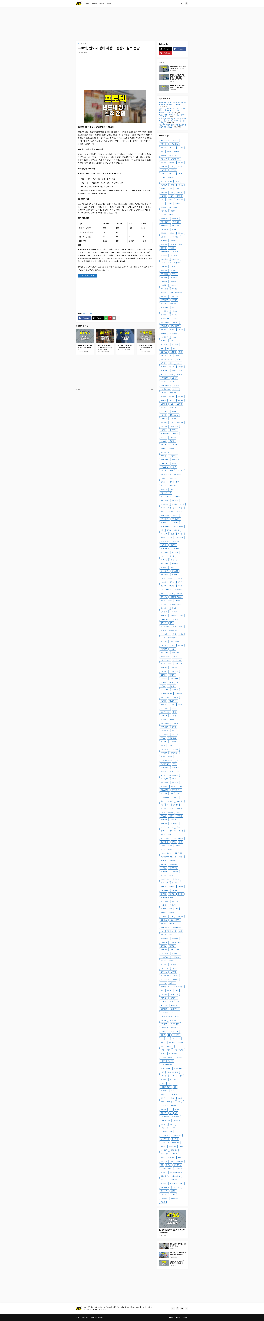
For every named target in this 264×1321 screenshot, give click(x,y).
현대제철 (173, 972)
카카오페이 (174, 742)
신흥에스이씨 (173, 478)
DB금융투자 (164, 1027)
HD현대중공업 (178, 1068)
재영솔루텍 (164, 678)
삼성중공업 (172, 393)
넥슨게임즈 (164, 185)
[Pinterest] (110, 318)
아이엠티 (175, 523)
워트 (181, 615)
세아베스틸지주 (165, 433)
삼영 (172, 404)
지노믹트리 (164, 716)
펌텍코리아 (172, 831)
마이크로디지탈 (165, 318)
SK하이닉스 (173, 1183)
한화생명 (171, 935)
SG (172, 1161)
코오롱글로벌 (164, 782)
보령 (180, 352)
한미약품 (163, 909)
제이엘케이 (179, 693)
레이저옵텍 (164, 285)
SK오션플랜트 (165, 1176)
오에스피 (179, 593)
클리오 (163, 801)
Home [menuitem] (86, 3)
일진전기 (163, 675)
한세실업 (163, 912)
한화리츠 (163, 935)
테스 (168, 805)
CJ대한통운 (173, 1020)
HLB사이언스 (174, 1079)
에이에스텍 (176, 549)
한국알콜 (180, 886)
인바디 (170, 664)
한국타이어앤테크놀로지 (167, 898)
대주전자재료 (173, 207)
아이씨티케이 (164, 519)
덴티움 (174, 229)
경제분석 (163, 148)
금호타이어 (164, 166)
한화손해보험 (164, 938)
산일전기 (163, 381)
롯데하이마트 (164, 307)
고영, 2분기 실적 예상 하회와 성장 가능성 (178, 1245)
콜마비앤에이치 (176, 790)
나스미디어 (164, 170)
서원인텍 (173, 419)
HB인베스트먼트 (165, 1050)
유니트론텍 (164, 641)
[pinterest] (182, 1308)
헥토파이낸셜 (164, 953)
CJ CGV (177, 1016)
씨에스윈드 (177, 497)
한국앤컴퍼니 (164, 890)
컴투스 (170, 745)
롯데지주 (174, 300)
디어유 (163, 263)
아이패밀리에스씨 (178, 526)
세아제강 (175, 433)
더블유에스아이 (165, 222)
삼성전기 (175, 389)
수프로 (175, 452)
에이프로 (163, 556)
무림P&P (163, 333)
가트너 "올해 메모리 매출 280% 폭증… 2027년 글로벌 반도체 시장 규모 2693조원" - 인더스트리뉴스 (172, 121)
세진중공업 (164, 437)
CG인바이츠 (164, 1013)
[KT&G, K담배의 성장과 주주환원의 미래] (125, 336)
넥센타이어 (171, 177)
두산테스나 (176, 252)
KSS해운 (163, 1109)
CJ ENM (163, 1020)
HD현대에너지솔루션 (167, 1061)
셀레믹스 (173, 437)
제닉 (178, 682)
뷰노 (170, 355)
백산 (168, 348)
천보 (173, 730)
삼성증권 (163, 396)
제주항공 (163, 704)
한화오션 (171, 946)
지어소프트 (177, 723)
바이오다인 (175, 344)
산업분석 (174, 378)
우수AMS (174, 608)
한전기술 (163, 923)
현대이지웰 (164, 972)
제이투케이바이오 (166, 697)
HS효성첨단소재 (165, 1087)
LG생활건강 (175, 1117)
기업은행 (179, 166)
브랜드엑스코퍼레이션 (167, 359)
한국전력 (174, 890)
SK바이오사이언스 (166, 1169)
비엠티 (174, 370)
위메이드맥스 (173, 630)
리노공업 (174, 311)
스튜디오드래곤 (176, 459)
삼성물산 (171, 381)
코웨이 (173, 786)
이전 (152, 389)
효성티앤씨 (164, 998)
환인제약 (169, 990)
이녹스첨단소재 (165, 656)
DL (169, 1035)
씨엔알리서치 (164, 500)
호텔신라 (171, 983)
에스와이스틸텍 (165, 541)
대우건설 (169, 203)
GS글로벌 (172, 1042)
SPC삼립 (163, 1194)
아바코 (163, 508)
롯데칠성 (163, 304)
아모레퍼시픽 (164, 504)
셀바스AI (163, 441)
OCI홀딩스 (174, 1150)
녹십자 (177, 188)
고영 (162, 151)
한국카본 (171, 894)
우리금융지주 (164, 608)
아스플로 (170, 511)
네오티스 (171, 174)
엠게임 (163, 578)
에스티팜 (173, 545)
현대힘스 (163, 983)
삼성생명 (176, 385)
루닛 (173, 307)
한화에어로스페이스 (176, 942)
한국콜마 (180, 894)
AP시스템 (174, 1005)
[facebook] (177, 1308)
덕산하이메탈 (175, 226)
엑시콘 (172, 567)
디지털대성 (164, 266)
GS (179, 1039)
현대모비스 (164, 964)
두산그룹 (163, 248)
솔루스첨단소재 (165, 445)
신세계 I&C (180, 471)
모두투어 (180, 330)
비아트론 (171, 367)
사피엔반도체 (164, 378)
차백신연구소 (164, 730)
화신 (162, 990)
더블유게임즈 (164, 218)
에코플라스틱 (175, 563)
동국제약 (171, 233)
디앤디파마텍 (164, 259)
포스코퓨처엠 (164, 842)
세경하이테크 (174, 426)
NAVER (163, 1146)
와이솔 (170, 601)
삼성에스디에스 (165, 389)
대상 (162, 203)
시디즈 (174, 463)
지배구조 (171, 719)
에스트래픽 (176, 541)
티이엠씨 (179, 816)
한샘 (170, 909)
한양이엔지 (180, 916)
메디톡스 (175, 322)
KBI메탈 (180, 1098)
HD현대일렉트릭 (165, 1068)
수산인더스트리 (165, 452)
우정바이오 (174, 612)
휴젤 (178, 1001)
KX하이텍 (163, 1113)
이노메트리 (164, 649)
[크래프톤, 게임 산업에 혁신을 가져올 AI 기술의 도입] (146, 336)
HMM (162, 1083)
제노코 (171, 682)
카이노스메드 (175, 734)
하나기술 (163, 868)
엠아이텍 (179, 578)
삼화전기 (163, 407)
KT (170, 1109)
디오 (169, 263)
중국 (174, 712)
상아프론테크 (164, 411)
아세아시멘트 (172, 508)
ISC (175, 1087)
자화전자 (171, 675)
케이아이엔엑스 (165, 749)
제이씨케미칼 (164, 690)
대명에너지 (170, 200)
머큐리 (175, 318)
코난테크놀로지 (165, 764)
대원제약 (163, 207)
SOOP (173, 1191)
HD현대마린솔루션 (166, 1057)
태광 (162, 805)
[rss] (186, 1308)
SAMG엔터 (171, 1157)
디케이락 (173, 266)
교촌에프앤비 (173, 155)
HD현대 (163, 1053)
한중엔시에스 (177, 927)
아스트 (163, 511)
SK (162, 1165)
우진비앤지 (164, 615)
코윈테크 (180, 786)
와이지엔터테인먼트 (175, 604)
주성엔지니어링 (165, 712)
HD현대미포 (178, 1057)
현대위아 (174, 968)
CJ (172, 1013)
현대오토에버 (164, 968)
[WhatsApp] (106, 318)
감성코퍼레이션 (165, 140)
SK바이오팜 (178, 1169)
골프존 (169, 151)
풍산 (180, 842)
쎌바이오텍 (164, 489)
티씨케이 (170, 812)
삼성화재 (180, 396)
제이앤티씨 (175, 690)
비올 (180, 370)
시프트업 (163, 471)
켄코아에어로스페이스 (167, 760)
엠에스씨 (163, 582)
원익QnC (163, 623)
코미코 (171, 771)
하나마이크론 (173, 868)
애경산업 (176, 530)
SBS (179, 1157)
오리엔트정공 (178, 589)
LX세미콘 (175, 1139)
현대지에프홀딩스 (166, 975)
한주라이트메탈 (165, 927)
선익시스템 (180, 422)
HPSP (170, 1083)
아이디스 (179, 511)
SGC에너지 (179, 1161)
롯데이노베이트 (175, 296)
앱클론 (172, 534)
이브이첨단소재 (165, 660)
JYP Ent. (164, 1098)
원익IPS (175, 619)
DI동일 (163, 1035)
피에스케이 (171, 849)
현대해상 (175, 979)
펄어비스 (163, 831)
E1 (161, 1039)
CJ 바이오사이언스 (166, 1016)
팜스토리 (170, 827)
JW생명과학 (164, 1094)
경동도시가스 (174, 144)
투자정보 (179, 808)
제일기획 (163, 701)
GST (162, 1046)
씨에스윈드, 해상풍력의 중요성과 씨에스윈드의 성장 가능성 (105, 347)
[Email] (114, 318)
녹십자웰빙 (164, 192)
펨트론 (181, 831)
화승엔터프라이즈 (166, 987)
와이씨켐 (178, 601)
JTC (172, 1091)
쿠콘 (172, 794)
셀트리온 (171, 441)
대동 (162, 200)
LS (171, 1131)
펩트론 (163, 834)
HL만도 (180, 1076)
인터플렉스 (164, 671)
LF (170, 1113)
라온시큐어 (164, 278)
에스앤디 (180, 534)
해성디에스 (164, 949)
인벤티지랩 (179, 664)
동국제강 (163, 233)
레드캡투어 (164, 281)
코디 (174, 764)
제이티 (176, 697)
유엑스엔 (163, 645)
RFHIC (175, 1154)
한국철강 (163, 894)
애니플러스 (164, 534)
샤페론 (174, 411)
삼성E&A (163, 400)
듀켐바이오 (174, 255)
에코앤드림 (174, 560)
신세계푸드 (177, 474)
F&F (167, 1039)
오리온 (163, 593)
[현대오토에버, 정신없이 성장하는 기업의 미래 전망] (164, 68)
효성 (177, 990)
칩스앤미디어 (164, 734)
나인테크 (173, 170)
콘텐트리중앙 (164, 790)
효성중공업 (164, 994)
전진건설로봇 (174, 678)
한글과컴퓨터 (175, 901)
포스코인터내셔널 (178, 838)
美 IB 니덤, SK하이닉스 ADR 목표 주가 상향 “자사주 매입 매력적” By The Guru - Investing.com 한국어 (172, 111)
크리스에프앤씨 (165, 797)
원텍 (171, 623)
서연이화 (163, 415)
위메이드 (163, 630)
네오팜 (180, 174)
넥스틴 (177, 181)
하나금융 (163, 864)
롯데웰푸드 (164, 296)
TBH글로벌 (164, 1198)
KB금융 (172, 1098)
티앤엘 (178, 812)
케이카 (163, 756)
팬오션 (178, 827)
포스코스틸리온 (165, 838)
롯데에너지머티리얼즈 (175, 292)
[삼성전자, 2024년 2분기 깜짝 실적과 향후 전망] (164, 1255)
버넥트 (175, 348)
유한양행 (180, 645)
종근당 (180, 704)
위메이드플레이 (165, 634)
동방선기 (163, 237)
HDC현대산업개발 (173, 1072)
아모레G (174, 504)
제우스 (163, 686)
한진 (162, 931)
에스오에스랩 (179, 537)
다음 (79, 389)
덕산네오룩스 (164, 226)
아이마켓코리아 (165, 515)
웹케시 (181, 627)
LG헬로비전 (164, 1128)
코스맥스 (163, 775)
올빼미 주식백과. (86, 1317)
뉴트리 (171, 196)
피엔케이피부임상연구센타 (168, 857)
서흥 (172, 422)
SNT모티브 (177, 1187)
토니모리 (163, 808)
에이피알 (171, 556)
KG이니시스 (164, 1105)
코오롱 (174, 779)
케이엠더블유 (174, 753)
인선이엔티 (164, 667)
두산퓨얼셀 (164, 255)
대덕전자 (179, 196)
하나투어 (175, 872)
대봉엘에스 (180, 200)
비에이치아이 (164, 370)
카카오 (163, 738)
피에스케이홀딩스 (166, 853)
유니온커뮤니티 (172, 638)
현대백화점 (174, 964)
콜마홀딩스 (164, 794)
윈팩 (174, 634)
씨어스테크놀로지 (166, 497)
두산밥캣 (171, 248)
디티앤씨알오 (164, 274)
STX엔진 (172, 1194)
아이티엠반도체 (165, 526)
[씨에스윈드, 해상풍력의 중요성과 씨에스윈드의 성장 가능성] (105, 336)
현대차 (176, 975)
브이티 (179, 359)
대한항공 (171, 214)
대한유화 (173, 211)
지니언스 (163, 719)
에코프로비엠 (164, 563)
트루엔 (163, 812)
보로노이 (163, 355)
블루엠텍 (163, 363)
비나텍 (171, 363)
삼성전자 (163, 393)
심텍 (170, 482)
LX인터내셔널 (165, 1143)
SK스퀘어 (163, 1172)
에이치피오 (175, 552)
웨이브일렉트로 (165, 627)
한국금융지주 (175, 883)
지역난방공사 (164, 727)
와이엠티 (163, 604)
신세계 (171, 471)
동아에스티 (164, 240)
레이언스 (173, 281)
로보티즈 (173, 285)
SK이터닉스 (164, 1180)
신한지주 (163, 478)
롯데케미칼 (172, 304)
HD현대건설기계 (174, 1053)
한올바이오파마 (175, 920)
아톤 (162, 530)
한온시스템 (164, 920)
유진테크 (171, 645)
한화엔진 (163, 946)
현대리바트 (172, 961)
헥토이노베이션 (175, 949)
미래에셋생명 (173, 333)
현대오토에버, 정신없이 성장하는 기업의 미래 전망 (178, 67)
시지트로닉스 (164, 467)
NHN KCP (164, 1150)
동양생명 (173, 240)
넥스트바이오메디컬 (166, 181)
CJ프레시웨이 (175, 1024)
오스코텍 (170, 593)
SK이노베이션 (176, 1176)
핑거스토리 (172, 860)
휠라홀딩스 (174, 998)
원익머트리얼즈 (165, 619)
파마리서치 (174, 820)
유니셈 (163, 638)
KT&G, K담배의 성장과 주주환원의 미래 (125, 346)
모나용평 (171, 330)
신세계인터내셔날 (166, 474)
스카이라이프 (164, 459)
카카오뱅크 (164, 742)
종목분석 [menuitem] (94, 3)
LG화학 (173, 1128)
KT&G (177, 1109)
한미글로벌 (172, 905)
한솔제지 (171, 912)
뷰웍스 (177, 355)
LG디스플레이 (165, 1117)
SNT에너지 (164, 1191)
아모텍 (182, 504)
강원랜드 (175, 140)
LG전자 (172, 1124)
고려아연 (180, 148)
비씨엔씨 (163, 367)
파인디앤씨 (164, 823)
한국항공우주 (164, 901)
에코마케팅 (164, 560)
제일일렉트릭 (173, 701)
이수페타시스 (177, 660)
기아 (172, 166)
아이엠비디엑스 (165, 523)
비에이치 (180, 367)
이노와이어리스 (176, 652)
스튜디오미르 (164, 463)
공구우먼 (176, 151)
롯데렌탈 (174, 289)
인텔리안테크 (174, 671)
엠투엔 (180, 582)
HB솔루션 (170, 1046)
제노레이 (163, 682)
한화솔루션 (175, 938)
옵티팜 (163, 601)
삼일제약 (179, 404)
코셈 (178, 771)
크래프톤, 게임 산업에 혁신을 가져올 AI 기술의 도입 (145, 347)
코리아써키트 (164, 768)
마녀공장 (174, 315)
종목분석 (83, 44)
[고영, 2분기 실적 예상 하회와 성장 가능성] (164, 1246)
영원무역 (163, 586)
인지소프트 (174, 667)
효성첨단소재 (174, 994)
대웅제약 (178, 203)
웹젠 (174, 627)
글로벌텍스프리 (175, 159)
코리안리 (163, 771)
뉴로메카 (163, 196)
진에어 (174, 727)
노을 (170, 188)
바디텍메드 (164, 341)
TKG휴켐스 (174, 1198)
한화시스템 (164, 942)
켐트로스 (179, 760)
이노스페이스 (164, 652)
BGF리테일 (164, 1009)
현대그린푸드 (164, 957)
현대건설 (174, 953)
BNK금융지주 (175, 1009)
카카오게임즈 (172, 738)
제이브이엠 (171, 686)
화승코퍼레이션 (178, 987)
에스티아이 (164, 545)
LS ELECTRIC (165, 1135)
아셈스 (181, 508)
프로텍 (90, 313)
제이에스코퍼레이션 (166, 693)
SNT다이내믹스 (165, 1187)
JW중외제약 (175, 1094)
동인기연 (173, 244)
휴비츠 (171, 1001)
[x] (173, 1308)
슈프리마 (163, 456)
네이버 (163, 177)
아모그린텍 (175, 500)
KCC (162, 1102)
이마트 (175, 656)
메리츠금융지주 (175, 326)
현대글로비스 (175, 957)
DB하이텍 (164, 1031)
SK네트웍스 (177, 1165)
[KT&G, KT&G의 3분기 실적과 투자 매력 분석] (85, 336)
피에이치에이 (178, 853)
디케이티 (173, 270)
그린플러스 (164, 159)
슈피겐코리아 (173, 456)
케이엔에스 (164, 753)
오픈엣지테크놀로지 (176, 597)
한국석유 (171, 886)
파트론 (163, 827)
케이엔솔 (175, 749)
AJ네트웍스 (164, 1005)
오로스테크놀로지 (166, 589)
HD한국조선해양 (178, 1050)
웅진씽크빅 (174, 615)
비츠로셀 (163, 374)
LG (176, 1113)
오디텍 (180, 586)
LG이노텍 (163, 1124)
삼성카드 (171, 396)
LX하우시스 (175, 1143)
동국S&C (180, 233)
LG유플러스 (177, 1120)
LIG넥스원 (164, 1131)
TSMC (163, 1202)
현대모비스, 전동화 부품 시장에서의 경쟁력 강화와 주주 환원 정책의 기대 (178, 77)
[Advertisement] (132, 24)
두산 (180, 244)
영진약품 (171, 586)
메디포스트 (164, 326)
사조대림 (179, 374)
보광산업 (173, 352)
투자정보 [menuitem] (102, 3)
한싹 (172, 916)
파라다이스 (164, 820)
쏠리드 (172, 489)
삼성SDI (172, 400)
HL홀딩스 (163, 1079)
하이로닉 (163, 875)
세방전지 (163, 430)
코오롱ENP (164, 786)
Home (171, 1317)
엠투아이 (171, 582)
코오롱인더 (175, 782)
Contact (185, 1317)
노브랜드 (163, 188)
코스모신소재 (164, 779)
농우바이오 (180, 192)
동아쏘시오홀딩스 (174, 237)
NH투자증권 (172, 1146)
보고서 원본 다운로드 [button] (88, 276)
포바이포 (170, 834)
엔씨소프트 (175, 571)
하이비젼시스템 (165, 879)
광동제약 (163, 155)
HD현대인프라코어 (166, 1065)
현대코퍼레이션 (165, 979)
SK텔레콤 (163, 1183)
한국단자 (163, 886)
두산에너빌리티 (165, 252)
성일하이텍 (164, 426)
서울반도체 (164, 419)
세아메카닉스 (173, 430)
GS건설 (163, 1042)
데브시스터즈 (164, 229)
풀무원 (174, 842)
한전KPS (172, 923)
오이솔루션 (164, 597)
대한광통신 (164, 211)
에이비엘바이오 (165, 549)
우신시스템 (164, 612)
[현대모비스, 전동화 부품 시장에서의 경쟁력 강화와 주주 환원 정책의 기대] (164, 77)
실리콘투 (163, 482)
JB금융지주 (164, 1091)
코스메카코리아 (173, 775)
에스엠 (170, 537)
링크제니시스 (164, 315)
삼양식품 (180, 400)
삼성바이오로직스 (166, 385)
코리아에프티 (175, 768)
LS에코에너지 (165, 1139)
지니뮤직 (173, 716)
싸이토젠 (163, 485)
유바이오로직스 (175, 641)
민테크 (174, 337)
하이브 (171, 875)
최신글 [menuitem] (109, 3)
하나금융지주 (173, 864)
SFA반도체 (164, 1161)
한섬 (177, 909)
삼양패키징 (164, 404)
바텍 (162, 348)
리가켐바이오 (164, 311)
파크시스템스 (174, 823)
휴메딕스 (163, 1001)
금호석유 (180, 162)
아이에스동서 (175, 519)
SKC (181, 1183)
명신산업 (163, 330)
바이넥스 (173, 341)
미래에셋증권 (164, 337)
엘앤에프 (174, 575)
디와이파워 (177, 263)
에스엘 (163, 537)
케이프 (170, 756)
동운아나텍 (164, 244)
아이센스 (175, 515)
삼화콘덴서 (172, 407)
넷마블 (172, 185)
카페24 (163, 745)
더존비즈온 (176, 222)
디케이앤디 (164, 270)
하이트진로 (176, 879)
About (178, 1317)
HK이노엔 (163, 1076)
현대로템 (163, 961)
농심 (172, 192)
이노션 (172, 649)
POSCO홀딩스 (165, 1154)
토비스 (171, 808)
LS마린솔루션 (177, 1135)
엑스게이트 (164, 567)
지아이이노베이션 (166, 723)
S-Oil (162, 1157)
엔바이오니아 (164, 571)
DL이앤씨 (176, 1035)
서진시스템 (164, 422)
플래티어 (178, 846)
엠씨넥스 (170, 578)
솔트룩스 (171, 448)
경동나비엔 (164, 144)
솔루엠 (175, 445)
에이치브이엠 (164, 552)
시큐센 (174, 467)
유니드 (181, 634)
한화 (180, 931)
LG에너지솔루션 (165, 1120)
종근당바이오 (164, 708)
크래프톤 (179, 794)
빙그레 (171, 374)
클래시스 (175, 797)
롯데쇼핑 (163, 292)
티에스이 (163, 816)
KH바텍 (173, 1105)
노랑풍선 (180, 185)
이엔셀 (163, 664)
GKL (173, 1039)
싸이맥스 (178, 482)
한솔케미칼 (164, 916)
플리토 (163, 849)
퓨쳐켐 (163, 846)
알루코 (169, 530)
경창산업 (171, 148)
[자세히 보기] (118, 318)
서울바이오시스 (173, 415)
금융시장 (163, 162)
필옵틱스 (163, 860)
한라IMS (163, 905)
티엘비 (171, 816)
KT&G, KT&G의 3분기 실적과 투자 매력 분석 (85, 347)
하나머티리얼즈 (165, 872)
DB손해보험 (174, 1027)
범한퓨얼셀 (164, 352)
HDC (162, 1072)
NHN (181, 1146)
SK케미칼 (174, 1180)
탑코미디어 (180, 801)
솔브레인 (163, 448)
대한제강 (163, 214)
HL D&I (172, 1076)
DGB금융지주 (174, 1031)
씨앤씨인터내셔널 (166, 493)
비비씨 (178, 363)
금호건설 (171, 162)
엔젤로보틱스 (164, 575)
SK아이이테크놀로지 (176, 1172)
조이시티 (171, 704)
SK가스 (168, 1165)
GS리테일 (181, 1042)
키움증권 (170, 801)
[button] (182, 3)
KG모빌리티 (170, 1102)
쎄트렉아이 (172, 485)
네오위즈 (163, 174)
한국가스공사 (164, 883)
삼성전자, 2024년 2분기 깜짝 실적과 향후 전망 (178, 1254)
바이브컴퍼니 (164, 344)
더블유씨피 (175, 218)
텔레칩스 (175, 805)
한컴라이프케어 (171, 931)
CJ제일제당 (164, 1024)
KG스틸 (180, 1102)
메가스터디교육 (165, 322)
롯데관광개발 (164, 289)
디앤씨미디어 (175, 259)
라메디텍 (174, 274)
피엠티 (181, 857)
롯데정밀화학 (164, 300)
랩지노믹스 (174, 278)
